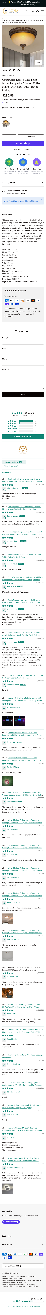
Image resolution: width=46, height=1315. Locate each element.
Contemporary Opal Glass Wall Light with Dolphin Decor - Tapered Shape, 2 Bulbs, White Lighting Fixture (22, 534)
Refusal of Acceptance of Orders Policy (14, 1292)
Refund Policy (18, 1288)
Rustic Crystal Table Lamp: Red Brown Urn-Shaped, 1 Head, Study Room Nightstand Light (21, 602)
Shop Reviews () (11, 466)
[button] (37, 11)
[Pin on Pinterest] (18, 70)
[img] (23, 413)
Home (4, 19)
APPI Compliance (20, 1296)
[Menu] (42, 11)
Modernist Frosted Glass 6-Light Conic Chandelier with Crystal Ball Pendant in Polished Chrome (22, 1130)
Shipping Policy (7, 1288)
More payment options (23, 149)
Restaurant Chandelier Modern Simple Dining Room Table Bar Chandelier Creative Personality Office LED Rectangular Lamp (20, 1160)
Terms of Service (7, 1296)
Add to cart (31, 137)
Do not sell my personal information (13, 1294)
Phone (4, 359)
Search (4, 1286)
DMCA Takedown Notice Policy (26, 1286)
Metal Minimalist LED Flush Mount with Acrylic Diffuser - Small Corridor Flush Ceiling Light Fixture (21, 635)
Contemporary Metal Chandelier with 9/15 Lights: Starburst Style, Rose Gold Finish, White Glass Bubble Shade (22, 1032)
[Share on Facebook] (14, 70)
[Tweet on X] (9, 70)
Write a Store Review (23, 437)
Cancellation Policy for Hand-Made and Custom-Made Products (21, 1290)
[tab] (7, 214)
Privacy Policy (30, 1294)
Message (5, 369)
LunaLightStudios (12, 1283)
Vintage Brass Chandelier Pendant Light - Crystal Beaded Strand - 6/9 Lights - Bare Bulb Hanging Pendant (22, 794)
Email (4, 348)
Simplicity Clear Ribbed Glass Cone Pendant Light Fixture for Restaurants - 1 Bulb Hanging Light (21, 735)
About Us (12, 1286)
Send (23, 394)
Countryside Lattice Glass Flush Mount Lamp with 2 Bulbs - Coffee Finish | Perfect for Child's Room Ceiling (22, 21)
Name (4, 338)
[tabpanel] (23, 251)
